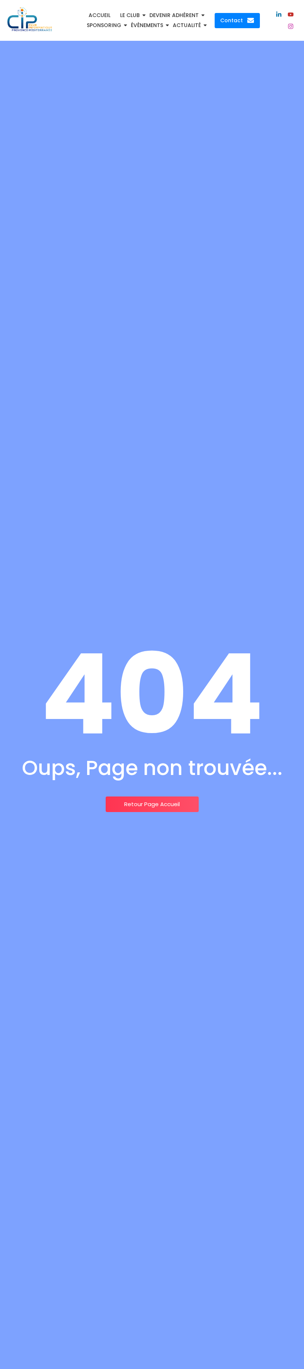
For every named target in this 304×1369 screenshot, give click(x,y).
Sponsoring (104, 25)
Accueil (99, 15)
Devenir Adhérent (174, 15)
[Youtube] (291, 14)
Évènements (147, 25)
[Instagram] (291, 26)
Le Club (130, 15)
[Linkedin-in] (279, 14)
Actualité (187, 25)
